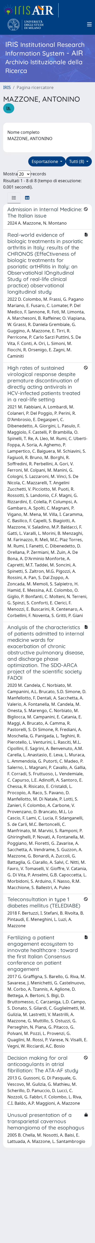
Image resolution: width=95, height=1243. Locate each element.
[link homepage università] (25, 24)
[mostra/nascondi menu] (89, 24)
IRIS (7, 87)
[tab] (14, 197)
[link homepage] (31, 10)
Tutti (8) (77, 161)
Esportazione (45, 161)
